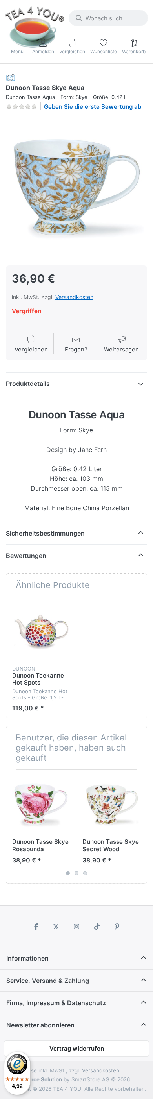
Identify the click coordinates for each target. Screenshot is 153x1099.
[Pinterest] (117, 926)
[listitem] (76, 187)
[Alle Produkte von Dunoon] (10, 77)
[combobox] (108, 18)
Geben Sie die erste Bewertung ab (92, 106)
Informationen (27, 958)
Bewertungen (26, 555)
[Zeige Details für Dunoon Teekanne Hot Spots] (41, 632)
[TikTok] (97, 926)
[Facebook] (36, 926)
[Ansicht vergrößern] (76, 187)
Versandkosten (74, 297)
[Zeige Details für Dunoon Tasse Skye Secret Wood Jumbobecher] (111, 805)
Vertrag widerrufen (76, 1048)
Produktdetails (28, 383)
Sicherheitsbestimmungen (45, 533)
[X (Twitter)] (56, 926)
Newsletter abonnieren (40, 1025)
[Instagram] (76, 926)
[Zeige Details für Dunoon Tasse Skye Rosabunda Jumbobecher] (41, 805)
